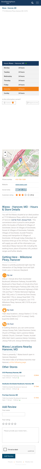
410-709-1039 (21, 179)
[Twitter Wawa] (19, 190)
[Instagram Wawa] (22, 190)
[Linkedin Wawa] (25, 190)
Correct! (10, 102)
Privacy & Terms (20, 464)
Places (10, 462)
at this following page (17, 362)
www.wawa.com (21, 184)
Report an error (33, 102)
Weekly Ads (29, 462)
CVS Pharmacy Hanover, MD (12, 372)
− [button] (5, 155)
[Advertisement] (20, 38)
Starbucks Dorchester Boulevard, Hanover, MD (18, 384)
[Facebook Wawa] (17, 190)
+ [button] (5, 152)
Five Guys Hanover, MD (10, 395)
